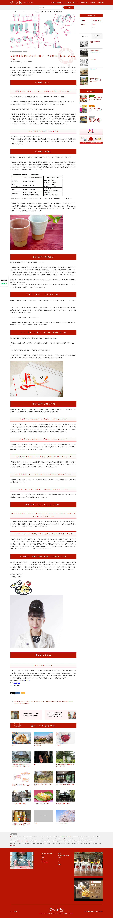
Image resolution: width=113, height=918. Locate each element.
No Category (13, 845)
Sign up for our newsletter (47, 853)
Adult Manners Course (19, 701)
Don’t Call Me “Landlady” (15, 843)
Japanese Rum (38, 838)
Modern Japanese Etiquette (16, 51)
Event (94, 24)
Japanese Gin (22, 838)
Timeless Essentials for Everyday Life (30, 836)
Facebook (12, 911)
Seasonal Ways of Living (57, 841)
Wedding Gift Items (39, 701)
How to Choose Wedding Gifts (65, 701)
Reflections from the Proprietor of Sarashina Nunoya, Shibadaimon (37, 843)
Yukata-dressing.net (68, 913)
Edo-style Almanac (82, 2)
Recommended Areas (96, 843)
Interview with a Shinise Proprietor (87, 841)
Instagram (17, 683)
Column (25, 51)
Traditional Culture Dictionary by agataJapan (80, 843)
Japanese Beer (83, 836)
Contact (93, 2)
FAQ (42, 859)
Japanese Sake (76, 836)
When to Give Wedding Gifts (22, 703)
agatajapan (60, 913)
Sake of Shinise (56, 836)
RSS (18, 911)
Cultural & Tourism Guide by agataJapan (61, 843)
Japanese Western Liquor (56, 838)
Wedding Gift (29, 701)
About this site (44, 862)
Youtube (16, 911)
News (82, 28)
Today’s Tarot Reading (81, 838)
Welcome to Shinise (33, 841)
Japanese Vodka (29, 838)
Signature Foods (18, 836)
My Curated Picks (74, 841)
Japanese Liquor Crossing (65, 836)
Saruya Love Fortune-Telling (93, 838)
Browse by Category (57, 2)
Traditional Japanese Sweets (45, 836)
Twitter (10, 911)
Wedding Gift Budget (50, 701)
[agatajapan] (56, 910)
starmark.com (42, 913)
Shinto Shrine (13, 841)
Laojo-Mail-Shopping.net (52, 913)
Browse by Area (70, 2)
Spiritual (83, 24)
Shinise (83, 20)
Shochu (89, 836)
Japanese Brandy (14, 838)
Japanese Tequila (45, 838)
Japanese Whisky (95, 836)
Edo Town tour (66, 841)
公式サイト (27, 680)
